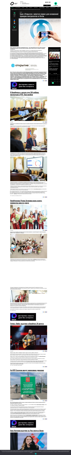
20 (54, 81)
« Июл (50, 73)
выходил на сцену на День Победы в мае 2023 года (35, 361)
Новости (15, 9)
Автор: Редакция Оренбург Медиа (14, 30)
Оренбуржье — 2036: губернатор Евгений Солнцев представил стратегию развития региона (53, 69)
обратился (15, 193)
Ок (35, 453)
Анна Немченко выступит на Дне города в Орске (27, 430)
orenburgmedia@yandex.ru (25, 3)
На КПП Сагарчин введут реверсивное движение (27, 370)
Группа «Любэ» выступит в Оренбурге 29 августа (27, 323)
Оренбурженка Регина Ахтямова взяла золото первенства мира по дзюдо (26, 201)
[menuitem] (12, 7)
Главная (12, 9)
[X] (45, 80)
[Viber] (46, 80)
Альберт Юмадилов (42, 356)
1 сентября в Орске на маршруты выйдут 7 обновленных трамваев (53, 64)
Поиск (47, 5)
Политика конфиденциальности (37, 452)
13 (54, 79)
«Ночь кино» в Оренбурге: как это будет (53, 66)
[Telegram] (14, 23)
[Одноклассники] (14, 21)
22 (57, 81)
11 (51, 79)
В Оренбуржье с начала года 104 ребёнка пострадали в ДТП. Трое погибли (24, 93)
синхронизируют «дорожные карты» (32, 415)
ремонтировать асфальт (40, 404)
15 (57, 79)
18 (51, 81)
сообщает (34, 259)
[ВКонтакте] (14, 20)
